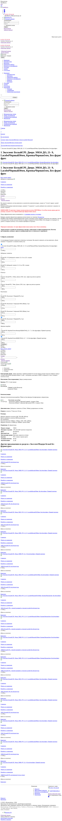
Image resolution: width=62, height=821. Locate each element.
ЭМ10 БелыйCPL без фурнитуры (10, 462)
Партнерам (38, 794)
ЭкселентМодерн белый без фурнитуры (12, 145)
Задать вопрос (5, 52)
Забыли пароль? (8, 30)
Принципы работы (9, 64)
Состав (3, 195)
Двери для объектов (9, 115)
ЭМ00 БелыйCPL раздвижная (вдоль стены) (13, 775)
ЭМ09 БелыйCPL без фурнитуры (10, 483)
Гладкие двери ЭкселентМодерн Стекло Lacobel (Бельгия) (17, 139)
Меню (2, 57)
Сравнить (3, 182)
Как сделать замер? (6, 177)
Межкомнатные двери (10, 114)
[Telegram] (4, 11)
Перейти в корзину (6, 819)
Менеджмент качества (41, 790)
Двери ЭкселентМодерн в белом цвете (11, 142)
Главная (3, 128)
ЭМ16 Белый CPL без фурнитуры (10, 504)
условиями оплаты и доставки (32, 214)
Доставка (6, 67)
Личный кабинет (10, 19)
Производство (8, 61)
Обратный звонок (5, 42)
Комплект (3, 469)
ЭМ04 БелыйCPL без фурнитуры (10, 754)
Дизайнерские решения (10, 117)
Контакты (6, 63)
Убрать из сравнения (6, 184)
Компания (6, 60)
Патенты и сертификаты (10, 66)
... (1, 131)
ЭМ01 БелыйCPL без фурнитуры (10, 545)
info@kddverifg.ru (55, 791)
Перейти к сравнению (7, 187)
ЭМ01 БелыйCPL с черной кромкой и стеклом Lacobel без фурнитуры (20, 670)
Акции (6, 69)
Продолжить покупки (7, 818)
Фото (2, 247)
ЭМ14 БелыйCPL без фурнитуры (10, 587)
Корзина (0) (8, 17)
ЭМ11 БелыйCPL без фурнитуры (10, 733)
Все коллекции (5, 137)
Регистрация (7, 28)
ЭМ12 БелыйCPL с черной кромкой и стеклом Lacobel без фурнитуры (20, 629)
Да (1, 5)
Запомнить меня (10, 25)
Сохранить (3, 344)
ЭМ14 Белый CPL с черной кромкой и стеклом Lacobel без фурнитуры (20, 608)
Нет (2, 4)
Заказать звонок (5, 200)
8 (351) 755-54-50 (54, 788)
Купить (3, 199)
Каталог (3, 134)
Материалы (7, 118)
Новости (37, 789)
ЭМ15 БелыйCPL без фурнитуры (10, 524)
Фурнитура (41, 217)
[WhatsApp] (4, 13)
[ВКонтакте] (4, 10)
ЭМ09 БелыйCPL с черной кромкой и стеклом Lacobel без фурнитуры (20, 650)
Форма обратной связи (54, 793)
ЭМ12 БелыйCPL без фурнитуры (10, 712)
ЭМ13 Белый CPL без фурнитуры (10, 691)
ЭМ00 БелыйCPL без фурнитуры (10, 566)
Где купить (7, 70)
